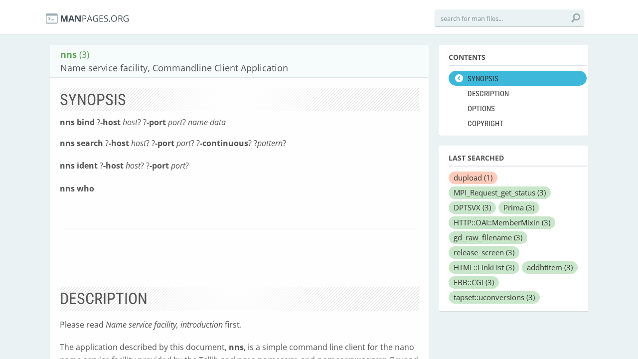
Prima (518, 207)
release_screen (484, 252)
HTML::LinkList (484, 267)
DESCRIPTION (488, 93)
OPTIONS (481, 108)
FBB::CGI (474, 282)
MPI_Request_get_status (500, 192)
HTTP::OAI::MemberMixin (502, 222)
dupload (473, 177)
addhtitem (550, 267)
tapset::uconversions (494, 297)
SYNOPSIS (483, 78)
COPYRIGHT (485, 123)
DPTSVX (472, 207)
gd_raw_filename (488, 237)
